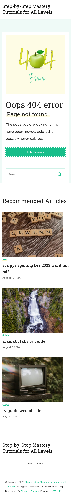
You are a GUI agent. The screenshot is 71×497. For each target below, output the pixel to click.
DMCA (40, 463)
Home (31, 463)
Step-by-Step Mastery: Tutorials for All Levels (27, 9)
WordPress (59, 491)
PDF (4, 259)
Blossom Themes (30, 491)
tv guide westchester (22, 410)
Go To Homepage (35, 151)
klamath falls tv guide (23, 341)
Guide (5, 335)
